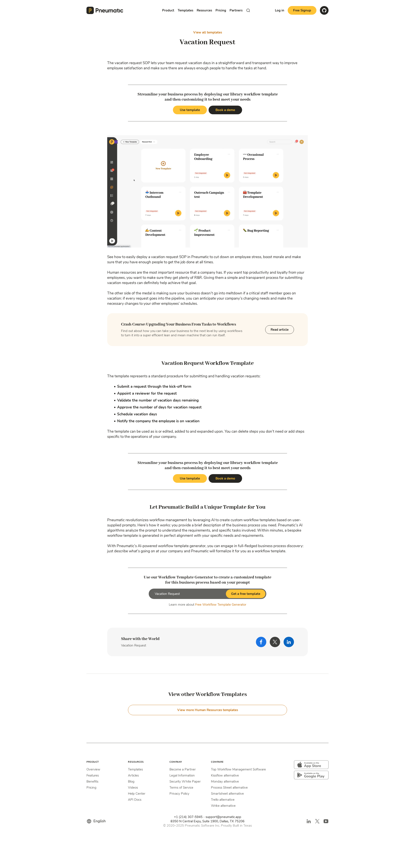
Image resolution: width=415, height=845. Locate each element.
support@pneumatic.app (223, 817)
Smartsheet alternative (227, 793)
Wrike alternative (223, 806)
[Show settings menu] (286, 244)
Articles (133, 775)
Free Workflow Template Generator (220, 604)
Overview (93, 769)
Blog (131, 781)
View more (207, 710)
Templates (135, 769)
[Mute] (277, 244)
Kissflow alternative (225, 775)
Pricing (220, 10)
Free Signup (302, 10)
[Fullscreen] (303, 244)
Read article (280, 329)
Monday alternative (225, 781)
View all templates (207, 32)
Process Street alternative (229, 787)
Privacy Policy (179, 793)
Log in (279, 10)
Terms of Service (181, 787)
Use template (190, 110)
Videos (133, 787)
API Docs (134, 799)
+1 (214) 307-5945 (188, 817)
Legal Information (182, 775)
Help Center (136, 793)
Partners (236, 10)
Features (92, 775)
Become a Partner (182, 769)
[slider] (199, 244)
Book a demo (225, 110)
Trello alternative (223, 799)
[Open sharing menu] (294, 244)
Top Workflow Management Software (238, 769)
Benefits (92, 781)
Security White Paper (185, 781)
